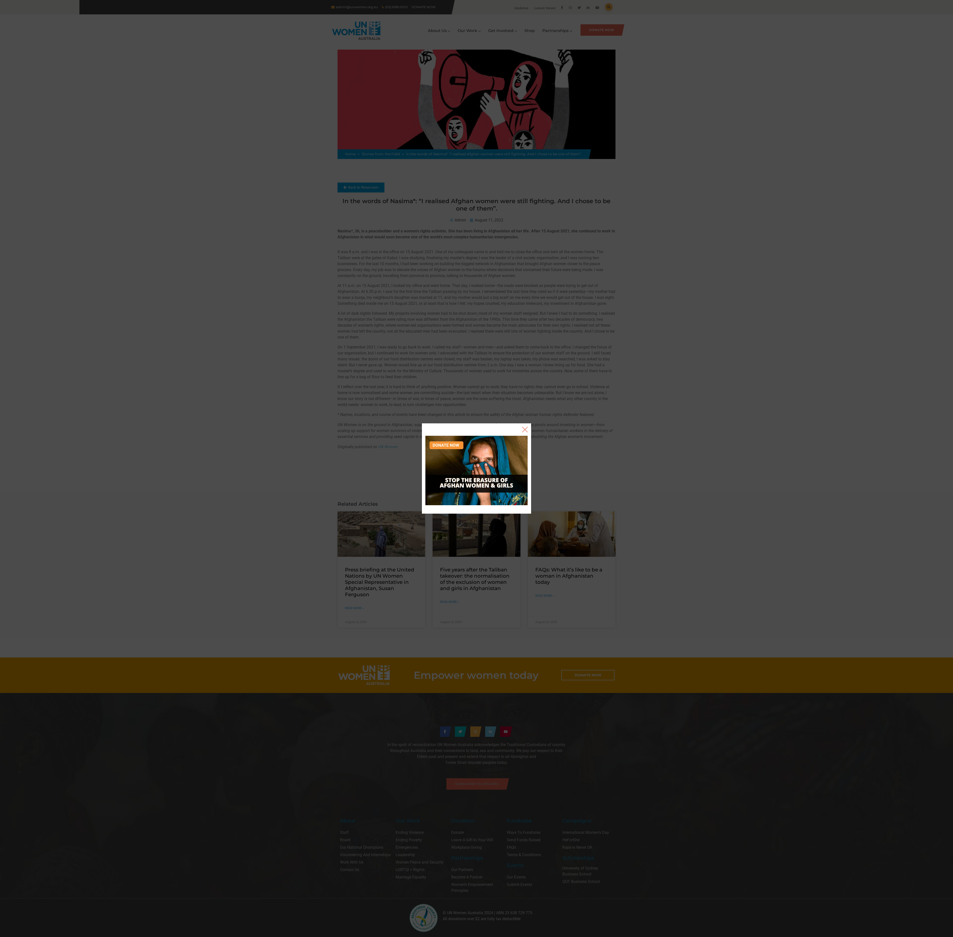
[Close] (525, 429)
